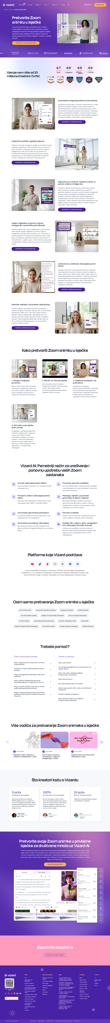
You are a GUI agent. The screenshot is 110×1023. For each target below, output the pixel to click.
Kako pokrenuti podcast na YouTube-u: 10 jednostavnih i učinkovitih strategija (66, 984)
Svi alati (27, 1010)
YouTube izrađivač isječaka (29, 615)
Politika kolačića (50, 1021)
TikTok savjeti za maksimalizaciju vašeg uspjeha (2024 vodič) (67, 997)
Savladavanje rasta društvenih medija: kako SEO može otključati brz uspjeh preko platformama (67, 1002)
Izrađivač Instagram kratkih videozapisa (26, 626)
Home (5, 9)
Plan (96, 985)
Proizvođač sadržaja (47, 981)
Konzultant (45, 992)
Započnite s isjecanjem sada (26, 43)
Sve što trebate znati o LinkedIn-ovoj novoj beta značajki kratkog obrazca (65, 979)
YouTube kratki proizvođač (28, 1004)
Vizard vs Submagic (85, 996)
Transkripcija (84, 621)
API (25, 977)
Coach (44, 990)
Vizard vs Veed (83, 998)
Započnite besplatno (55, 864)
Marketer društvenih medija (47, 978)
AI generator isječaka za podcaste (46, 610)
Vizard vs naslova (84, 994)
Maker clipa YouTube (30, 1001)
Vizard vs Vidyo (83, 988)
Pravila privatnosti (41, 1021)
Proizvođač (45, 983)
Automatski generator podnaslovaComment (30, 988)
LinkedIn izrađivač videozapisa (69, 626)
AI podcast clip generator (28, 981)
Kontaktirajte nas (97, 981)
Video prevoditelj (29, 999)
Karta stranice (77, 1021)
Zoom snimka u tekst (25, 610)
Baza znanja (83, 980)
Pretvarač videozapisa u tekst (67, 621)
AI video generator (29, 985)
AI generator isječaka (67, 610)
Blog (81, 977)
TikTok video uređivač (48, 626)
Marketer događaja (47, 985)
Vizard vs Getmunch (82, 991)
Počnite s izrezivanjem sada (71, 289)
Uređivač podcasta (87, 626)
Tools (10, 9)
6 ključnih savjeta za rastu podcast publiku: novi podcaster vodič (65, 1007)
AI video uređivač (24, 621)
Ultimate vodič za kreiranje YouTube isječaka (65, 992)
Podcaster (45, 987)
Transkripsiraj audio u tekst (30, 1007)
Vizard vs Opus (83, 986)
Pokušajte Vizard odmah (55, 955)
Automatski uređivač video (30, 992)
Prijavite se (87, 4)
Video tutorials (83, 982)
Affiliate (97, 983)
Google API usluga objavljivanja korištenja (63, 1021)
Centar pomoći (83, 984)
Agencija (44, 994)
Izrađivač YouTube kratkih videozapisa (52, 615)
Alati (26, 974)
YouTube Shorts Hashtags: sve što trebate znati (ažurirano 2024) (67, 988)
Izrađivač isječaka (83, 610)
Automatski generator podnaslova (44, 621)
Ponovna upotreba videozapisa (78, 615)
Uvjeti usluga (32, 1021)
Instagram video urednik (31, 994)
